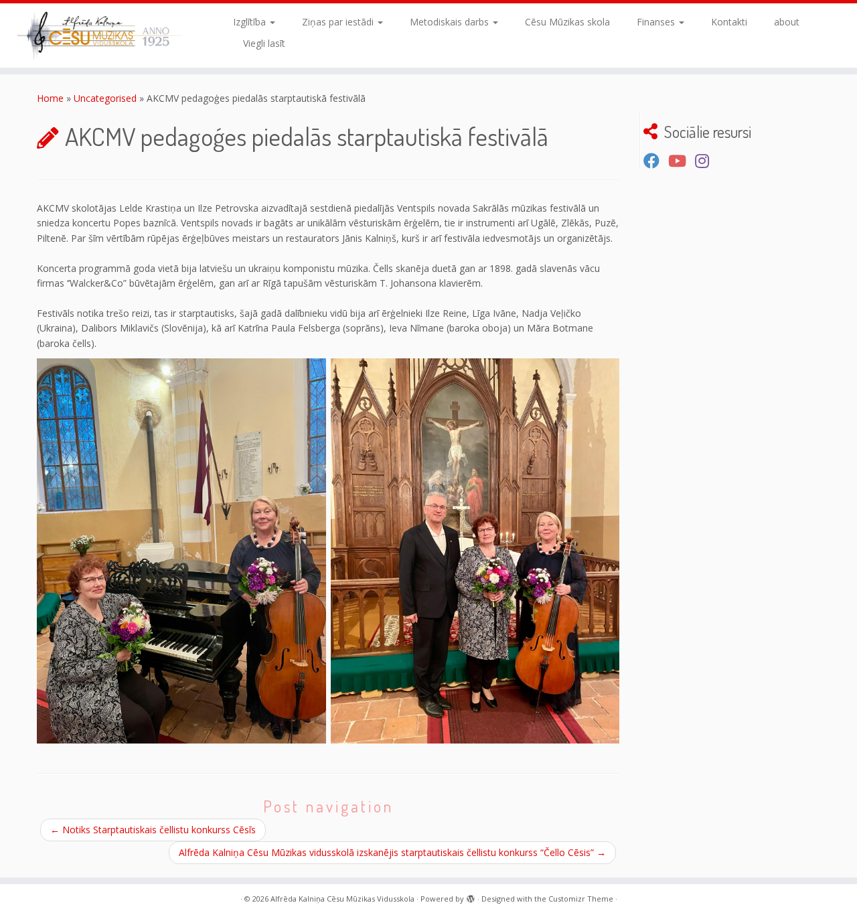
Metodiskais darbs (450, 21)
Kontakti (729, 21)
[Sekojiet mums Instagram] (706, 161)
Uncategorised (105, 98)
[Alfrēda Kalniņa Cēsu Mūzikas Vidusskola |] (99, 35)
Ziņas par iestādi (339, 21)
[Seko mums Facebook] (655, 161)
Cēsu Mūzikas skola (567, 21)
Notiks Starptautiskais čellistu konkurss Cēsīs (153, 829)
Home (50, 98)
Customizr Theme (580, 899)
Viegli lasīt (264, 43)
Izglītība (250, 21)
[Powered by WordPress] (470, 896)
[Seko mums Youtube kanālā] (681, 161)
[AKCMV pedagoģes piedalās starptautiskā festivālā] (181, 551)
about (786, 21)
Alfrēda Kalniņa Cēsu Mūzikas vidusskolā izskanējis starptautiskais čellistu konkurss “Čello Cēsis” (392, 852)
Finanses (657, 21)
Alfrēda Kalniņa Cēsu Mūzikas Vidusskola (342, 899)
